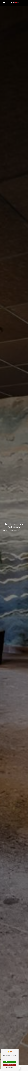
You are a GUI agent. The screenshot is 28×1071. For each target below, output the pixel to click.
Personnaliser (9, 1067)
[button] (11, 3)
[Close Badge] (20, 1067)
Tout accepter (9, 1062)
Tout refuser (10, 1064)
